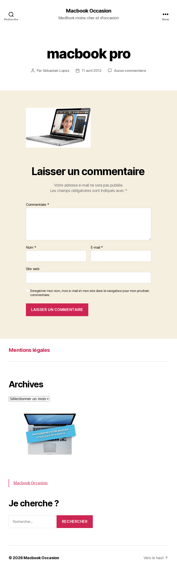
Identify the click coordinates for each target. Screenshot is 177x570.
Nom (31, 248)
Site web (33, 269)
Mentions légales (29, 350)
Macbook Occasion (88, 10)
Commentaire (37, 205)
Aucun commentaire (130, 70)
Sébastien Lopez (56, 70)
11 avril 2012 (91, 70)
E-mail (97, 248)
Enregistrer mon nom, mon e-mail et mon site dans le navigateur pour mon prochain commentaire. (89, 293)
